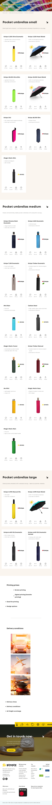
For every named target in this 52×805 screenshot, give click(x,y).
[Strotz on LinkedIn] (6, 779)
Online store (28, 4)
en (48, 1)
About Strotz (34, 768)
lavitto (31, 802)
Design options (12, 606)
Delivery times (12, 702)
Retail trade (36, 4)
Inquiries (11, 750)
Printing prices (22, 776)
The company (44, 4)
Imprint (32, 773)
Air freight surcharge (14, 711)
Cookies (33, 778)
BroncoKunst (37, 802)
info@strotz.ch (6, 774)
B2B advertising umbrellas (16, 4)
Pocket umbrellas (23, 768)
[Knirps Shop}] (23, 792)
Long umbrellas (22, 770)
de (46, 1)
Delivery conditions (13, 706)
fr (50, 1)
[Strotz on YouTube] (4, 779)
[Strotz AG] (4, 4)
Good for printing (13, 601)
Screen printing (20, 590)
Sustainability (34, 770)
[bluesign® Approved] (47, 770)
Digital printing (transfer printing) (23, 596)
